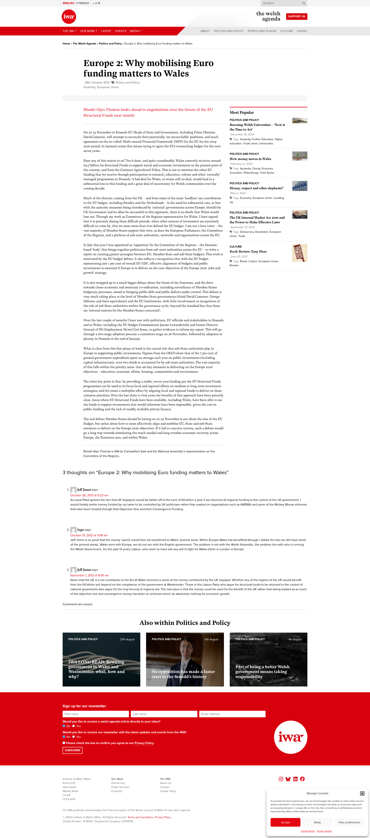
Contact (164, 787)
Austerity (89, 87)
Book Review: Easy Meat (248, 251)
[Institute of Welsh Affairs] (69, 16)
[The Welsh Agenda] (268, 16)
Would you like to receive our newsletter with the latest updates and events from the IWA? (124, 732)
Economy (267, 168)
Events (120, 31)
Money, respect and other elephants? (256, 188)
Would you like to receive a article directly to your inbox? (111, 721)
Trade (241, 236)
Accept (285, 822)
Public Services (120, 787)
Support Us (296, 16)
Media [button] (134, 31)
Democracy (247, 232)
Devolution (261, 232)
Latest (106, 31)
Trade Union (250, 143)
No (68, 726)
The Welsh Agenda (84, 43)
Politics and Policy (229, 31)
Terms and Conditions (140, 817)
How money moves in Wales (250, 159)
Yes (78, 726)
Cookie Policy (308, 831)
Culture (286, 31)
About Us (165, 783)
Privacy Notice (324, 831)
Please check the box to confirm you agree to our (109, 743)
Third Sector (267, 172)
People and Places (262, 31)
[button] (362, 793)
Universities (266, 143)
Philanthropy (251, 172)
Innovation (236, 172)
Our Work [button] (87, 31)
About (205, 31)
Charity (256, 168)
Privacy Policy (144, 743)
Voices (302, 31)
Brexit (243, 261)
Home (66, 43)
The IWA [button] (68, 31)
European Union (108, 87)
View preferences (349, 822)
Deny (317, 822)
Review (234, 265)
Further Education (262, 139)
